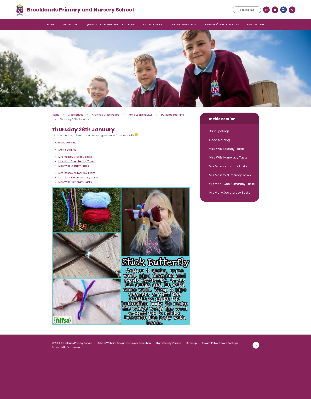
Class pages (75, 115)
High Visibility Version (168, 343)
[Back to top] (256, 345)
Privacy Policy (210, 343)
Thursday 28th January (74, 119)
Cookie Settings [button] (228, 343)
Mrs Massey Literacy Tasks (75, 157)
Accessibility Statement (66, 347)
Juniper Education (140, 343)
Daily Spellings (67, 150)
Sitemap (191, 343)
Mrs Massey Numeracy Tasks (76, 173)
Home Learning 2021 (140, 115)
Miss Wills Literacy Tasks (73, 166)
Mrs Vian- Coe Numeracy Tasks (78, 177)
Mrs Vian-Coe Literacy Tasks (76, 161)
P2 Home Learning (172, 115)
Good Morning (67, 142)
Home (55, 115)
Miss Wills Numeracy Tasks (75, 182)
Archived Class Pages (105, 115)
